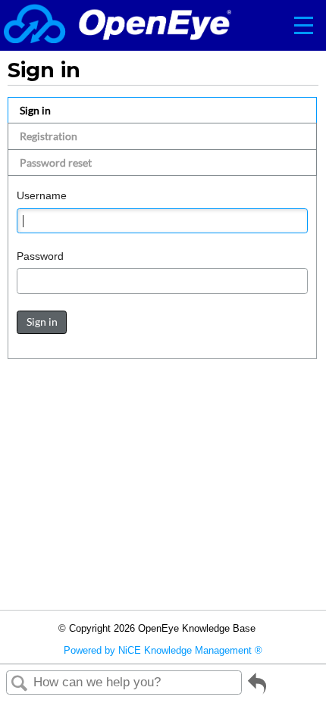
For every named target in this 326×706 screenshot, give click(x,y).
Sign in (35, 110)
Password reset (56, 162)
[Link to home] (117, 25)
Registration (48, 136)
